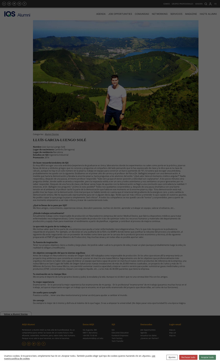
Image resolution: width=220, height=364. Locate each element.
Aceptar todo (207, 357)
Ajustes (172, 357)
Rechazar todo (188, 357)
